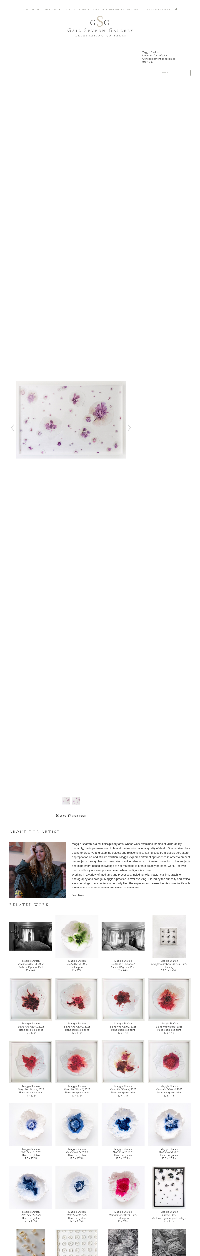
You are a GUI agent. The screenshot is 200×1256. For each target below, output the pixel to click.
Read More (78, 895)
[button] (52, 9)
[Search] (176, 9)
